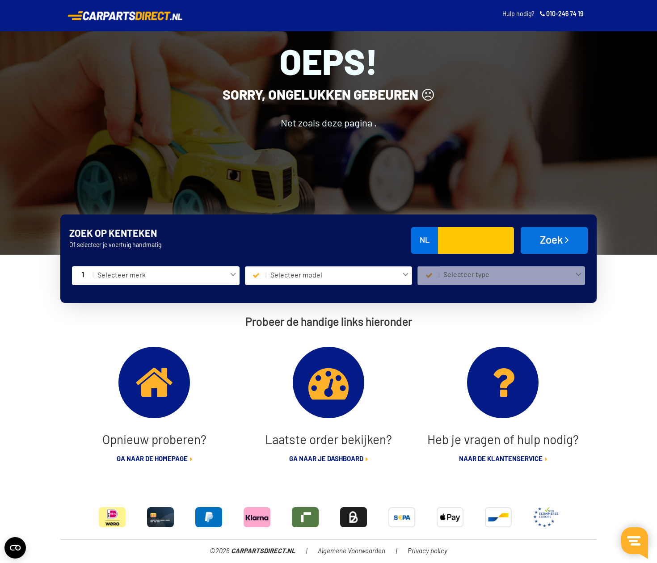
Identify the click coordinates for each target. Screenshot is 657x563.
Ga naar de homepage (152, 459)
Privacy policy (427, 551)
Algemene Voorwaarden (351, 551)
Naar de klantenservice (501, 459)
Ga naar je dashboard (326, 459)
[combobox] (166, 275)
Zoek (552, 240)
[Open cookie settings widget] (15, 548)
